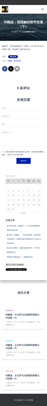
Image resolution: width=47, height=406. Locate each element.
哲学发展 (17, 61)
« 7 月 (23, 213)
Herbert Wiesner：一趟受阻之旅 (20, 257)
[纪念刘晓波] (6, 9)
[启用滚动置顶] (42, 401)
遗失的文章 (13, 56)
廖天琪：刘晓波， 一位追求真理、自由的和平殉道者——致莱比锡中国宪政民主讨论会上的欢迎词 (24, 239)
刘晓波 (10, 61)
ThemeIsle (25, 400)
